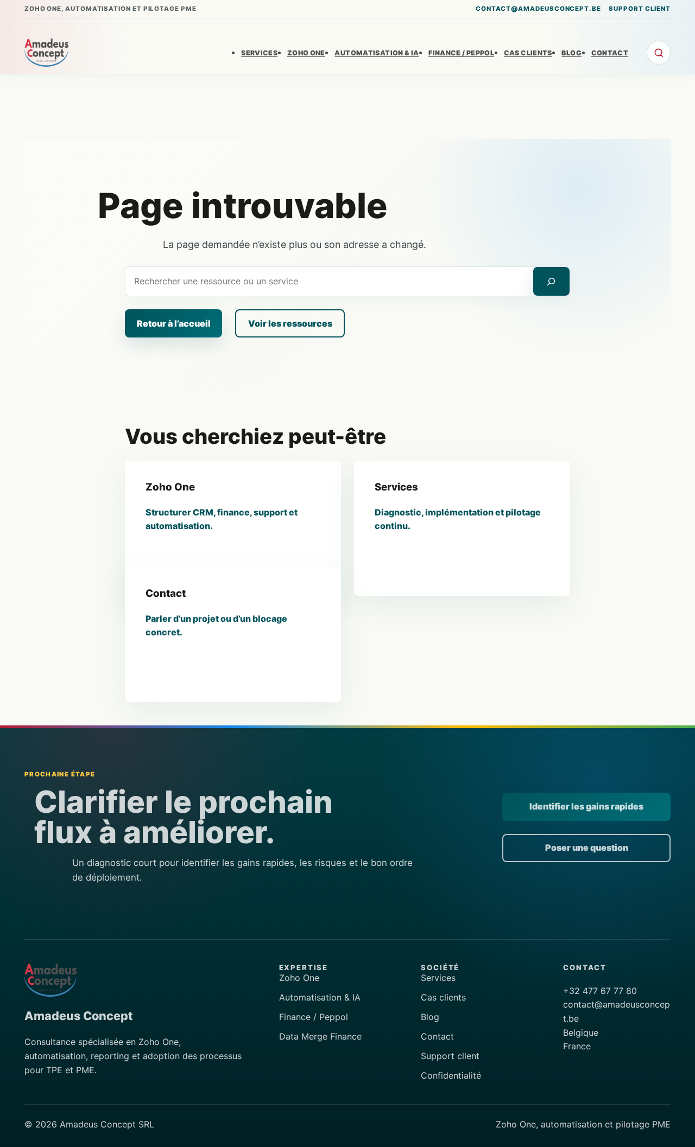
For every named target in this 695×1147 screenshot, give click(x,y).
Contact (437, 1036)
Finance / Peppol (313, 1016)
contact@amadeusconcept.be (538, 8)
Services (438, 977)
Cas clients (443, 997)
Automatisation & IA (320, 997)
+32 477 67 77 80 (600, 990)
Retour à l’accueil (174, 323)
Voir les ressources (290, 323)
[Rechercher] (551, 281)
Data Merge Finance (320, 1036)
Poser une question (586, 847)
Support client (640, 8)
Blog (430, 1016)
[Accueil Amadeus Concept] (46, 53)
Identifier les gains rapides (586, 806)
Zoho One (299, 977)
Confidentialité (451, 1075)
